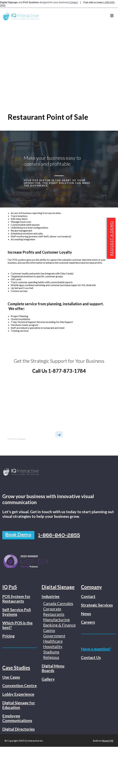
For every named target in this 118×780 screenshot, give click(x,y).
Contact (73, 2)
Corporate (52, 608)
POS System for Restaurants (16, 598)
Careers (88, 622)
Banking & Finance (59, 625)
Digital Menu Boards (53, 668)
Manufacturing (56, 619)
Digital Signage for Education (18, 705)
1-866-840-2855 (59, 535)
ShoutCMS (107, 740)
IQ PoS (9, 587)
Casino (49, 630)
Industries (50, 596)
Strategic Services (97, 605)
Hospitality (52, 646)
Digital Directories (18, 729)
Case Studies (16, 668)
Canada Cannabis (58, 603)
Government (54, 635)
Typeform (22, 439)
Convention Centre (19, 685)
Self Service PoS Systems (16, 611)
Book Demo (18, 535)
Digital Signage (58, 587)
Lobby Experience (18, 694)
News (86, 613)
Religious (51, 657)
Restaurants (53, 614)
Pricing (8, 636)
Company (91, 587)
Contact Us (91, 657)
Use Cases (11, 677)
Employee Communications (17, 718)
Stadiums (51, 652)
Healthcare (53, 641)
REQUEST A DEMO (111, 238)
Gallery (48, 679)
